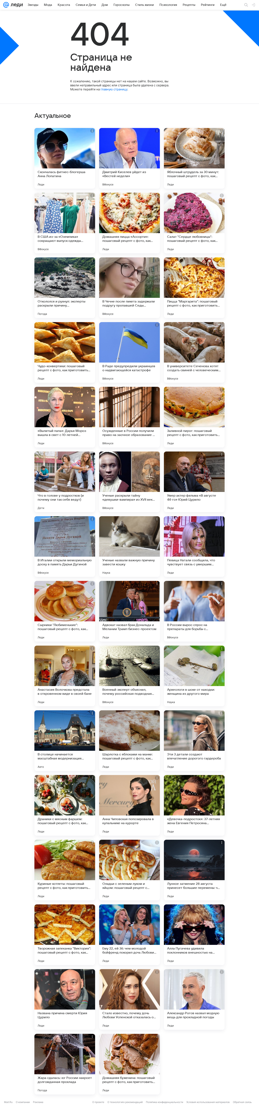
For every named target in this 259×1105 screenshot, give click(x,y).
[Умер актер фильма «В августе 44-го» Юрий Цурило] (194, 482)
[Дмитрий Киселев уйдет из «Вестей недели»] (129, 158)
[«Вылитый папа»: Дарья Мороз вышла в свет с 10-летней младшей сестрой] (64, 417)
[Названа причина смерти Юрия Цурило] (64, 999)
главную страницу (114, 89)
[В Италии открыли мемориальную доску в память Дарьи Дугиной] (64, 546)
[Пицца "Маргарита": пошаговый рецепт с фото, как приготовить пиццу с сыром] (194, 287)
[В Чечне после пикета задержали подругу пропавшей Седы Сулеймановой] (129, 287)
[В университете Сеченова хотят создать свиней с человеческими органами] (194, 352)
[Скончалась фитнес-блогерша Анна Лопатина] (64, 158)
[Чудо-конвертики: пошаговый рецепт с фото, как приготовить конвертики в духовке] (64, 352)
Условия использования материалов (208, 1102)
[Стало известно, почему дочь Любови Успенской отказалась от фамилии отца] (129, 999)
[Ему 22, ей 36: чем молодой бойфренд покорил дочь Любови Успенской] (129, 934)
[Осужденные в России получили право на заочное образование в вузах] (129, 417)
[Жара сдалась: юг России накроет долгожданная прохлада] (64, 1064)
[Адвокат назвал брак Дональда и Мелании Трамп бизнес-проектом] (129, 611)
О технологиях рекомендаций (125, 1102)
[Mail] (6, 5)
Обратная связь (242, 1102)
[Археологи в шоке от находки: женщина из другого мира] (194, 676)
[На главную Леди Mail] (16, 5)
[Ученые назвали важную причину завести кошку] (129, 546)
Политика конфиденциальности (164, 1102)
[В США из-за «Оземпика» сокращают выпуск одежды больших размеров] (64, 223)
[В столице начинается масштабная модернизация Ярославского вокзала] (64, 740)
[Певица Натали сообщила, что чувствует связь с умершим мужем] (194, 546)
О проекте (98, 1102)
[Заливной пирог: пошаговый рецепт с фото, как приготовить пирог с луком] (194, 417)
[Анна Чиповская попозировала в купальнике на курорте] (129, 805)
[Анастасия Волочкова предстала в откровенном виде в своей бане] (64, 676)
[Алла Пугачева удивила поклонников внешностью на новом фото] (194, 934)
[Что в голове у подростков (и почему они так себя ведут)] (64, 482)
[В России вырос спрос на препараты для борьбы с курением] (194, 611)
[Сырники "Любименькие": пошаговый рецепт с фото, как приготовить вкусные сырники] (64, 611)
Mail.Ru (8, 1102)
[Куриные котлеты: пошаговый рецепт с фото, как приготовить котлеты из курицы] (64, 870)
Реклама (38, 1102)
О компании (23, 1102)
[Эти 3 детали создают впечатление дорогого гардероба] (194, 740)
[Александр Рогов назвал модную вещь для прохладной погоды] (194, 999)
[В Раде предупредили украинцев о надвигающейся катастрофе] (129, 352)
